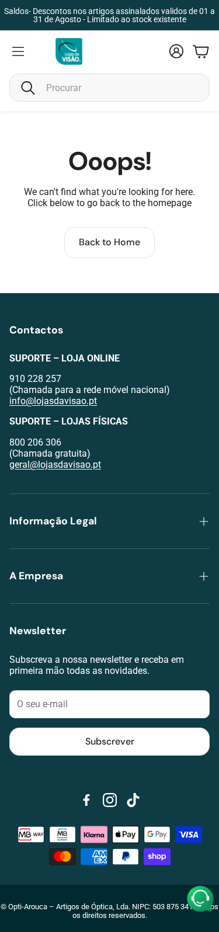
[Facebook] (86, 800)
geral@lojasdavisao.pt (55, 464)
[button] (109, 87)
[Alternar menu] (18, 51)
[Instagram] (110, 800)
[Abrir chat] (200, 899)
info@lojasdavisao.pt (53, 400)
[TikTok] (133, 800)
